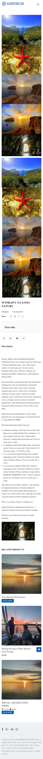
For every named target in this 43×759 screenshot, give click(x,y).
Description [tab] (7, 346)
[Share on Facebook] (3, 338)
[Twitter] (15, 316)
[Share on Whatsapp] (23, 338)
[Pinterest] (19, 316)
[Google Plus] (23, 316)
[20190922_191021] (21, 89)
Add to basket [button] (38, 649)
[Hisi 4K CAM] (21, 59)
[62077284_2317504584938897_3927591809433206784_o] (21, 145)
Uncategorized (18, 312)
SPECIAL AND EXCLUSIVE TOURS (15, 704)
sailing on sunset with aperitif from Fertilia (16, 650)
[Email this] (17, 338)
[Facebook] (11, 316)
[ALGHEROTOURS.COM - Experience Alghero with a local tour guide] (13, 3)
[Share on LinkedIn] (10, 338)
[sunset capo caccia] (21, 118)
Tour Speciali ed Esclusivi (13, 596)
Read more (7, 601)
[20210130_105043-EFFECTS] (21, 29)
